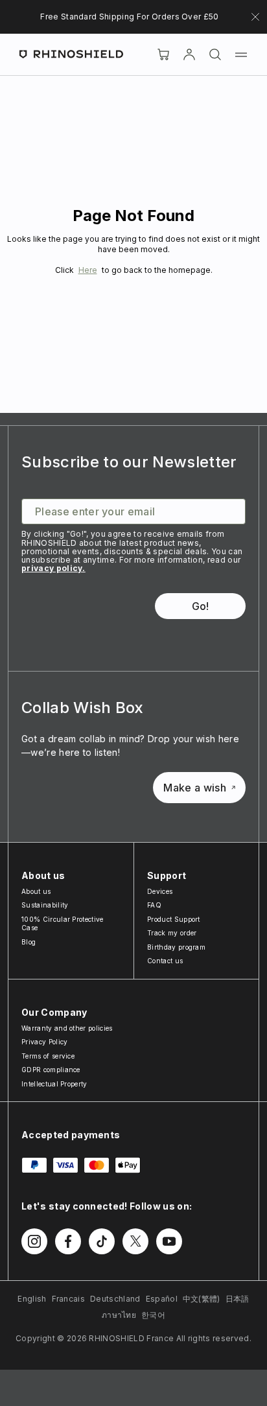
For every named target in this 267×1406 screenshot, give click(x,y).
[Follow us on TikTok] (102, 1241)
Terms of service (48, 1056)
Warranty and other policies (67, 1028)
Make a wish (194, 787)
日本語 (238, 1299)
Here (87, 270)
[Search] (215, 54)
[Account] (189, 54)
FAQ (154, 905)
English (31, 1299)
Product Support (173, 919)
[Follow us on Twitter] (135, 1241)
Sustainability (44, 905)
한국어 (153, 1315)
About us (36, 891)
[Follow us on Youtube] (169, 1241)
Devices (159, 891)
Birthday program (176, 947)
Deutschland (115, 1299)
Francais (69, 1299)
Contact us (165, 961)
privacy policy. (53, 568)
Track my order (171, 933)
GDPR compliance (50, 1069)
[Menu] (241, 54)
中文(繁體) (201, 1299)
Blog (28, 942)
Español (162, 1299)
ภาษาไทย (119, 1315)
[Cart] (163, 54)
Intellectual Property (54, 1084)
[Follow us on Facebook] (68, 1241)
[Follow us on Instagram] (34, 1241)
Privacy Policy (44, 1042)
